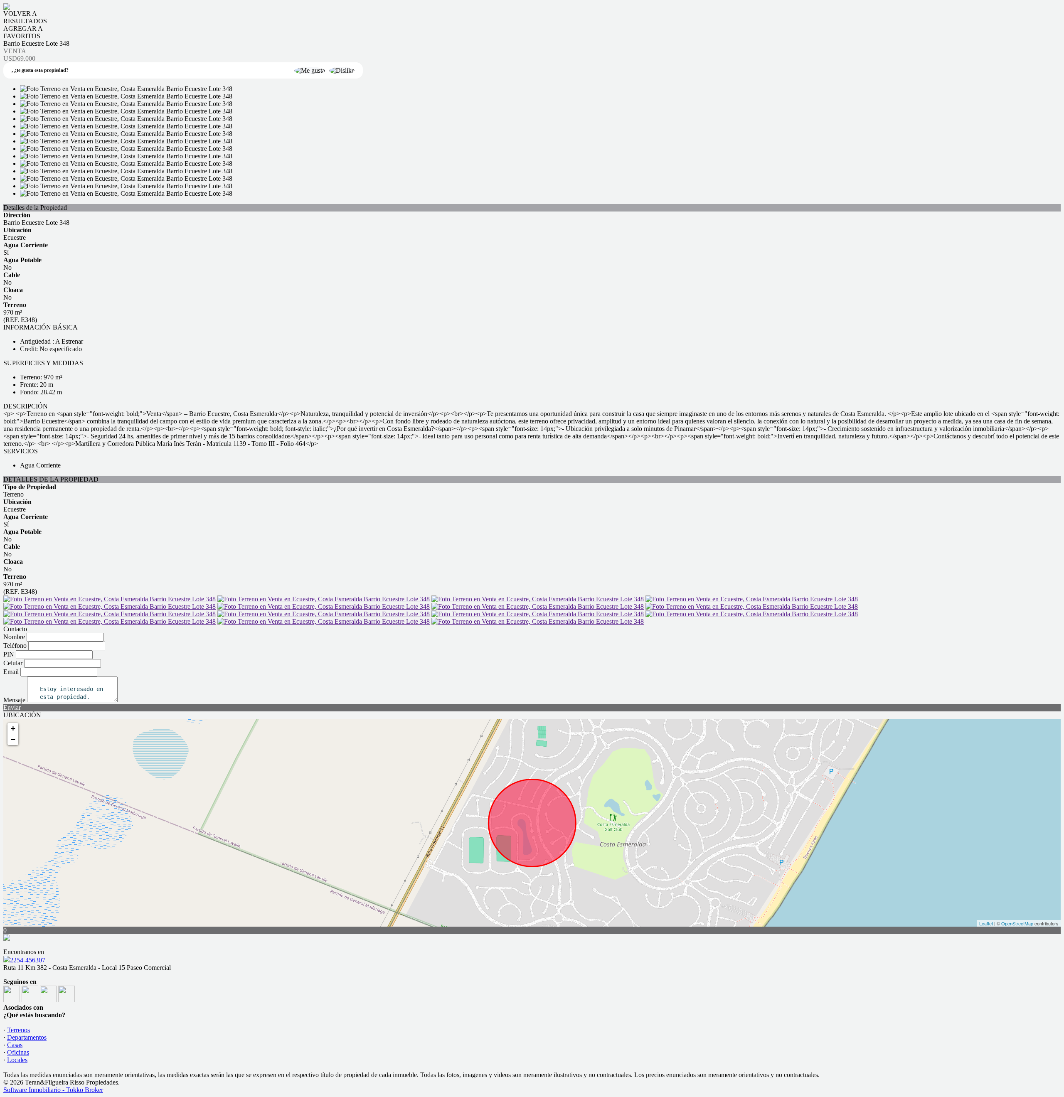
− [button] (13, 739)
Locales (17, 1059)
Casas (14, 1044)
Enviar (12, 707)
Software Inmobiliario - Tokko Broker (53, 1089)
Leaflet (986, 923)
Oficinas (18, 1052)
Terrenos (18, 1029)
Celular (12, 663)
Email (11, 671)
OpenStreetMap (1017, 923)
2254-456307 (27, 960)
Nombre (14, 636)
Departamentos (27, 1037)
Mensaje (14, 699)
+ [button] (13, 728)
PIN (8, 654)
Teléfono (15, 645)
